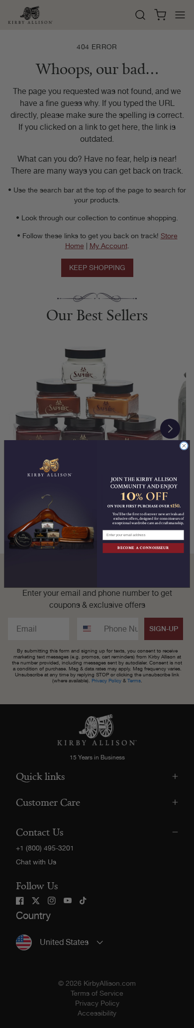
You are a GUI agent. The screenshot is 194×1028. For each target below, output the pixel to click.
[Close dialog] (184, 446)
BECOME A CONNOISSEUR (143, 548)
